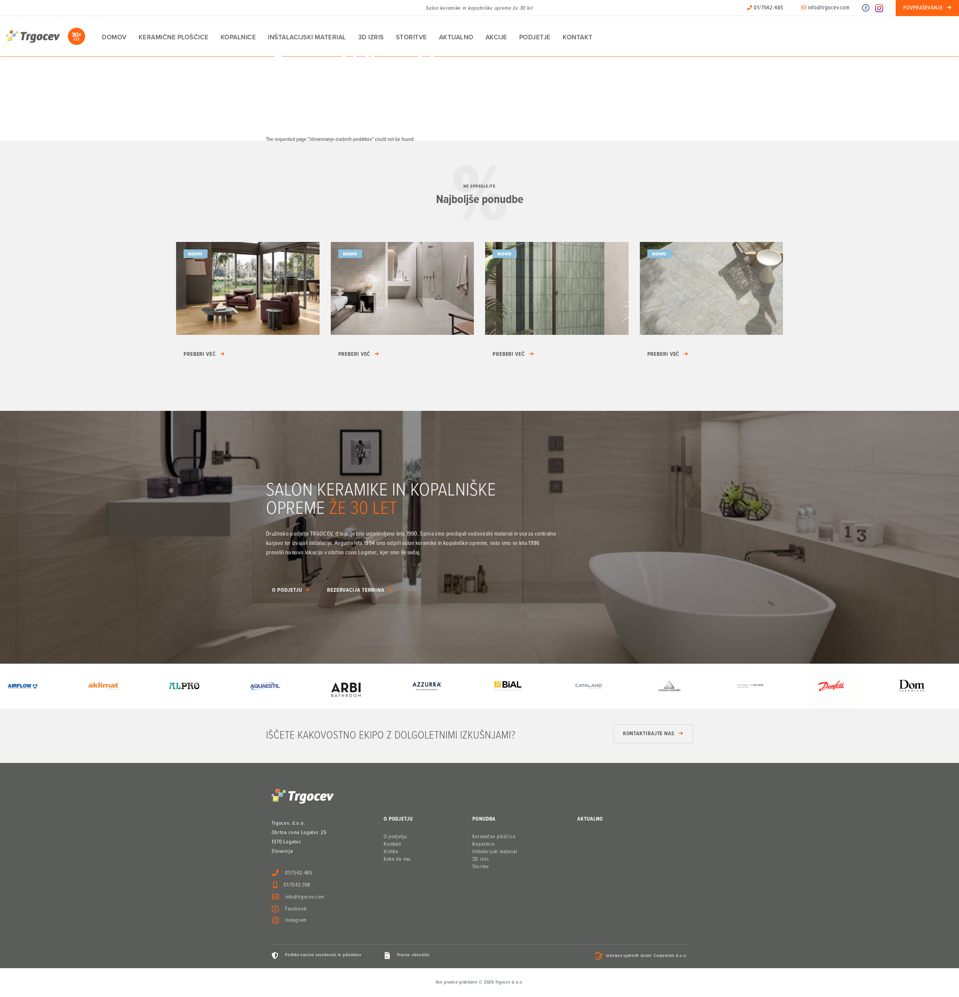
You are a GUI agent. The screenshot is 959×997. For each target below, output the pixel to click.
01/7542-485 (767, 8)
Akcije (496, 37)
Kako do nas (397, 859)
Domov (114, 37)
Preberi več (200, 354)
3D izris (371, 37)
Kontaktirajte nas (648, 733)
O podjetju (287, 590)
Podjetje (535, 37)
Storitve (411, 37)
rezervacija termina (355, 590)
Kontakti (393, 844)
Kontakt (578, 37)
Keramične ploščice (174, 37)
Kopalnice (238, 37)
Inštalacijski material (307, 37)
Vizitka (391, 851)
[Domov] (45, 36)
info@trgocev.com (828, 8)
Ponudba (484, 819)
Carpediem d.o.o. (670, 956)
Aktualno (456, 37)
